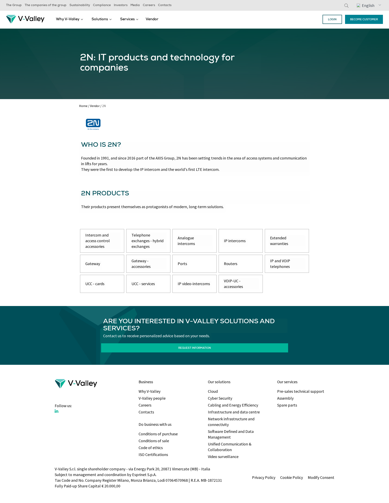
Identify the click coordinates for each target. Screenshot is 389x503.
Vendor (152, 19)
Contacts (164, 5)
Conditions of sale (154, 440)
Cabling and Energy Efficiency (233, 405)
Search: (346, 5)
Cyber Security (220, 398)
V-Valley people (152, 398)
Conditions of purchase (158, 433)
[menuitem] (69, 19)
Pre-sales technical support (300, 391)
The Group (14, 5)
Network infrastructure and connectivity (231, 421)
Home (83, 106)
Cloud (213, 391)
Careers (149, 5)
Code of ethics (151, 447)
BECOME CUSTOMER (364, 19)
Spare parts (287, 405)
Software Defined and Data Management (231, 434)
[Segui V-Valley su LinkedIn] (56, 411)
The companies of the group (45, 5)
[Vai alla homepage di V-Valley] (25, 18)
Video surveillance (223, 456)
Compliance (102, 5)
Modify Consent (321, 477)
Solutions (100, 19)
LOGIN (332, 19)
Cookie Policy (291, 477)
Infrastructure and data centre (234, 411)
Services (127, 19)
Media (135, 5)
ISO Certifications (153, 454)
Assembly (285, 398)
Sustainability (79, 5)
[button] (369, 5)
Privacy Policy (263, 477)
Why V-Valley (67, 19)
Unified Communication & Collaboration (229, 446)
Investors (120, 5)
